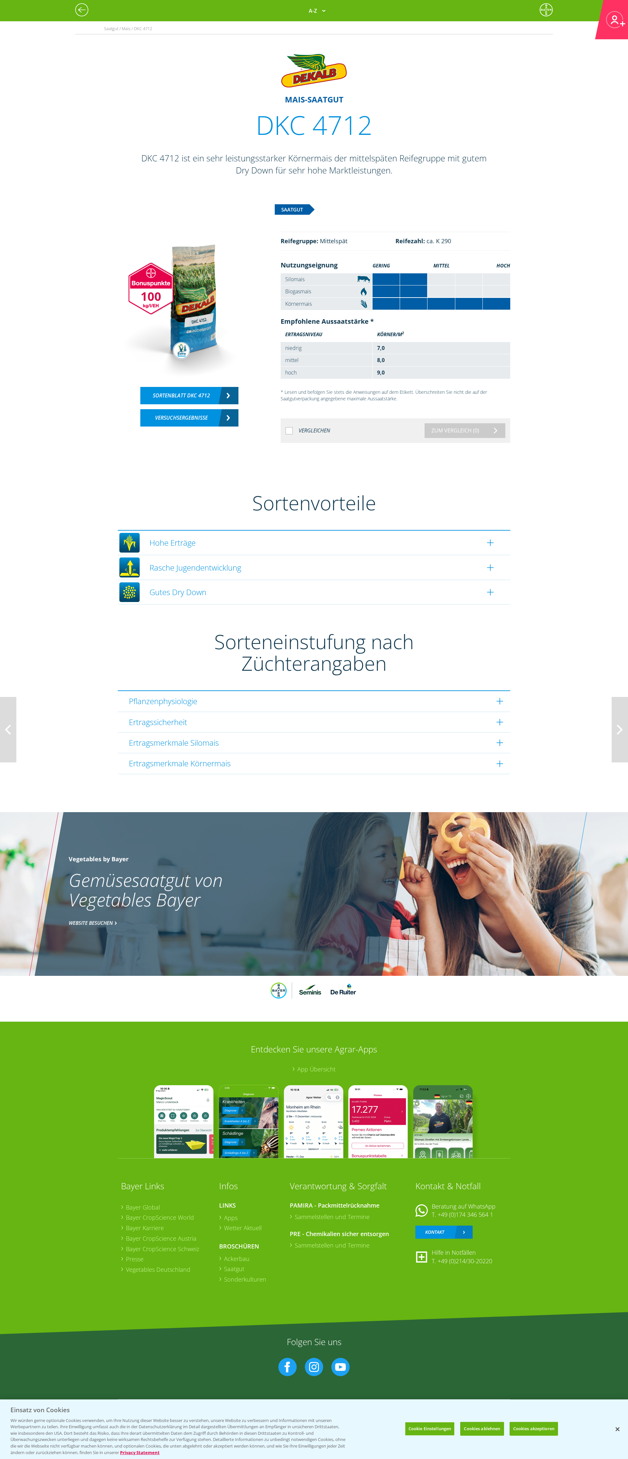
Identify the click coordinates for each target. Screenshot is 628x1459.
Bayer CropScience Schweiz (162, 1249)
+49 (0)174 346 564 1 (465, 1214)
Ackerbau (237, 1259)
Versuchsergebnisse (181, 417)
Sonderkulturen (245, 1279)
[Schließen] (617, 1429)
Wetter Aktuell (243, 1228)
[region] (314, 1429)
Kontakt (434, 1232)
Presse (135, 1259)
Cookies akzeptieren (533, 1429)
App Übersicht (316, 1069)
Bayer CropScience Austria (161, 1238)
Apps (230, 1218)
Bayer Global (143, 1207)
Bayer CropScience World (160, 1217)
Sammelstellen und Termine (332, 1217)
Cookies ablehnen (482, 1429)
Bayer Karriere (145, 1228)
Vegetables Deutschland (158, 1269)
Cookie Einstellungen (430, 1429)
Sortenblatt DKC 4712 (181, 395)
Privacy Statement (140, 1452)
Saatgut (234, 1269)
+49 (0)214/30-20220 (465, 1261)
